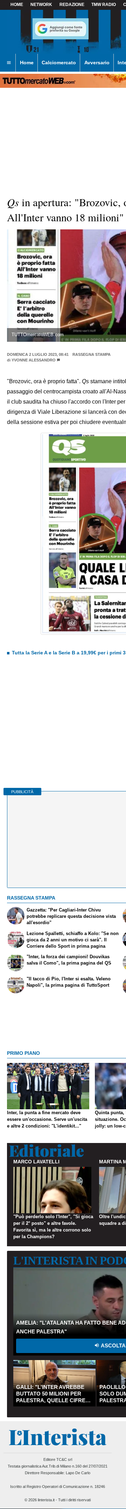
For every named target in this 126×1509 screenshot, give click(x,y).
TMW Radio (103, 4)
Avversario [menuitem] (97, 62)
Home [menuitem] (27, 62)
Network (41, 4)
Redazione (71, 4)
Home (16, 4)
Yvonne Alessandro (34, 360)
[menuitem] (9, 63)
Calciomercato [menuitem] (59, 62)
